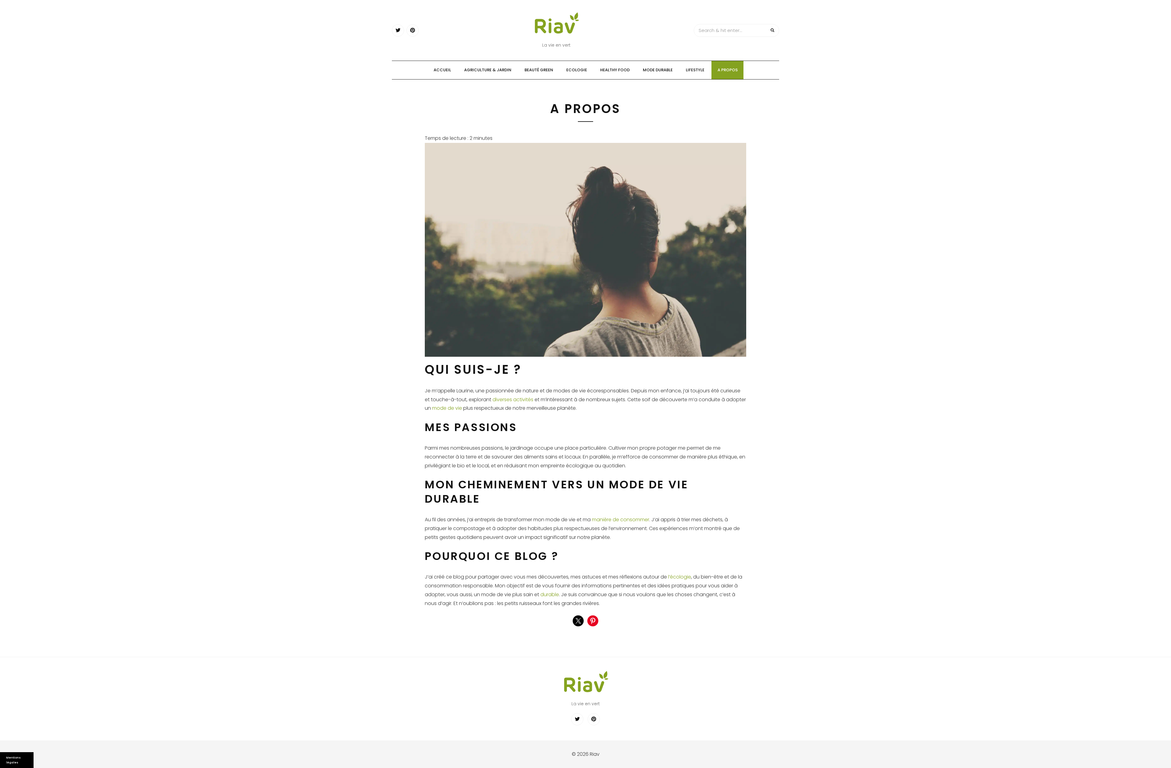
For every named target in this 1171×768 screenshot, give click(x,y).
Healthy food (615, 70)
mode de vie (447, 408)
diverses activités (512, 399)
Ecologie (576, 70)
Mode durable (658, 70)
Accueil (442, 70)
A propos (728, 70)
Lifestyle (695, 70)
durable (549, 594)
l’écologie (679, 576)
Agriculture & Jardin (487, 70)
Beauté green (539, 70)
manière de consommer (620, 519)
